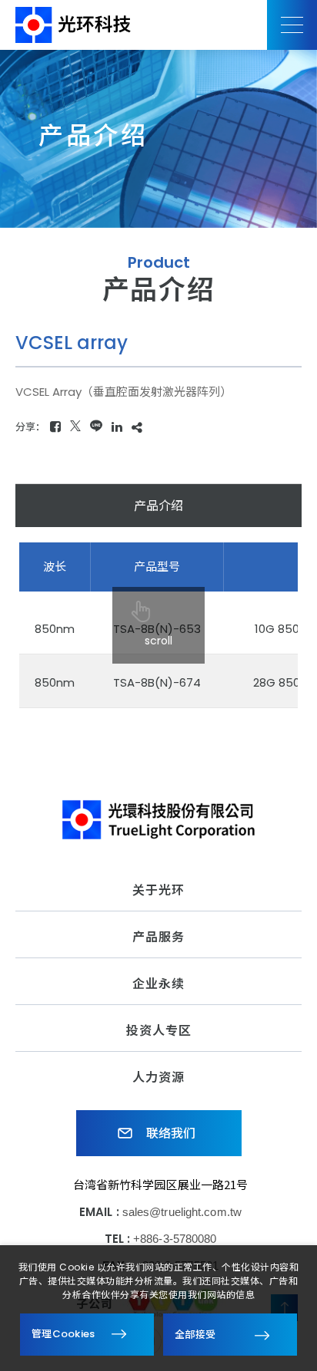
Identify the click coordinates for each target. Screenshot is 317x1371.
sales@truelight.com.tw (182, 1212)
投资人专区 (159, 1031)
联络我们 (170, 1133)
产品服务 (158, 937)
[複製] (137, 427)
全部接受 (195, 1334)
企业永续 (158, 984)
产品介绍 (158, 506)
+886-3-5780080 (174, 1238)
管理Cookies (63, 1334)
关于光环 (158, 890)
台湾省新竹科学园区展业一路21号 (161, 1184)
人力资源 (158, 1077)
